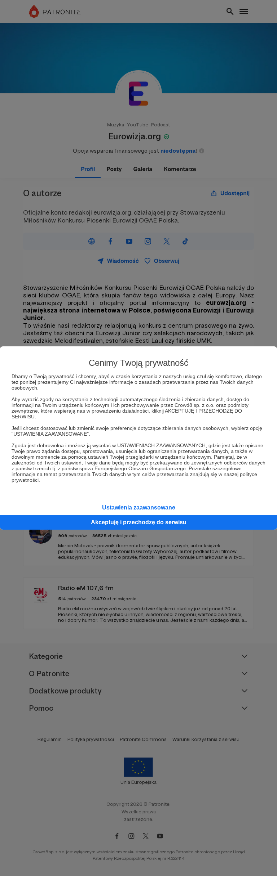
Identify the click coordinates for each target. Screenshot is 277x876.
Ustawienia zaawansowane (138, 507)
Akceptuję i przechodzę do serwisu (138, 522)
